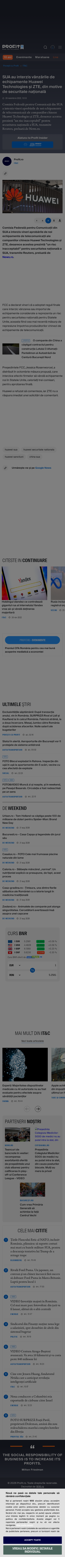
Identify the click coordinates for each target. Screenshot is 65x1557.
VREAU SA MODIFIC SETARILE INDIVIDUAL (32, 1550)
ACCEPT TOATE (32, 1540)
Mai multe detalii (24, 1525)
